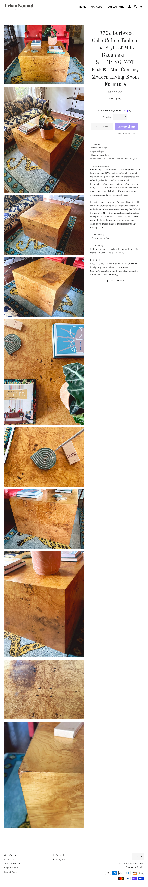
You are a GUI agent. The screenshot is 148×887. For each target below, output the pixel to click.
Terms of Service (12, 863)
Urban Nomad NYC (135, 863)
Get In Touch (10, 855)
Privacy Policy (10, 859)
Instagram (60, 859)
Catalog (97, 7)
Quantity (107, 117)
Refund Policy (10, 872)
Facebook (59, 855)
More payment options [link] (126, 133)
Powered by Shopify (135, 867)
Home (82, 7)
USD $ (136, 856)
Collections (116, 7)
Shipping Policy (11, 867)
